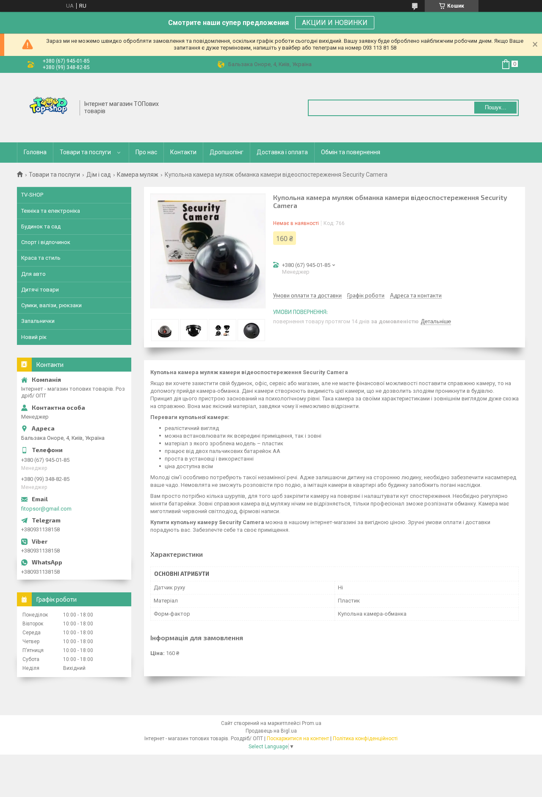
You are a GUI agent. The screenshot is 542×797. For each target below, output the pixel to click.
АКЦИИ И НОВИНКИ (335, 23)
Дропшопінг (226, 152)
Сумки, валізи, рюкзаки (51, 305)
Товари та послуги (85, 152)
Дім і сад (98, 174)
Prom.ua (311, 723)
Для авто (33, 274)
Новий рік (34, 337)
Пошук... (495, 107)
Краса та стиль (41, 258)
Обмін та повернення (350, 152)
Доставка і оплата (282, 152)
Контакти (183, 152)
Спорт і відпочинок (45, 242)
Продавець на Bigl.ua (271, 731)
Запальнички (38, 321)
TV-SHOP (32, 195)
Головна (35, 152)
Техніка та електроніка (50, 211)
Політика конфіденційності (365, 738)
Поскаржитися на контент (298, 738)
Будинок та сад (41, 226)
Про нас (146, 152)
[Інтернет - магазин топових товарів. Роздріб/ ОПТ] (48, 106)
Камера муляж (137, 174)
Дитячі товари (40, 289)
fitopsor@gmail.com (46, 508)
